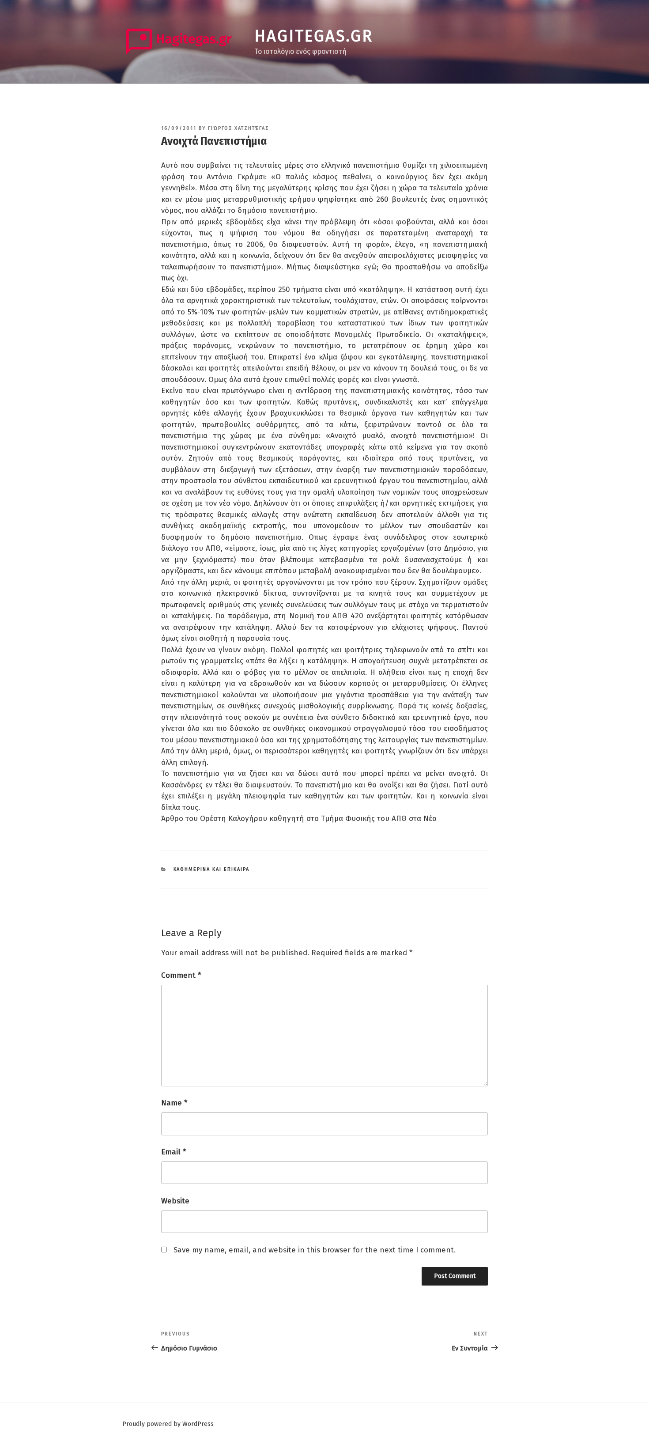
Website (175, 1201)
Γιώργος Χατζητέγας (238, 128)
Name (174, 1103)
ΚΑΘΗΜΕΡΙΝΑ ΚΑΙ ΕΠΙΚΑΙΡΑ (212, 869)
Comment (181, 975)
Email (173, 1152)
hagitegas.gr (313, 36)
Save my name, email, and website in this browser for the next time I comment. (315, 1250)
